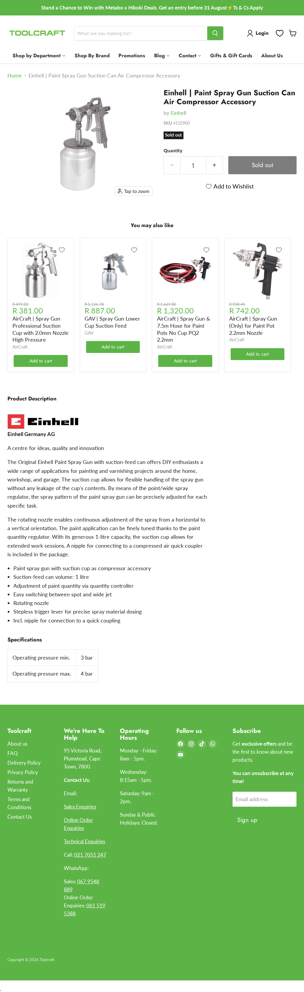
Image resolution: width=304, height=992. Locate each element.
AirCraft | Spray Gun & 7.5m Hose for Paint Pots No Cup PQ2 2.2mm (183, 329)
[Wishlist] (279, 33)
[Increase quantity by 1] (214, 165)
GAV (89, 332)
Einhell (178, 113)
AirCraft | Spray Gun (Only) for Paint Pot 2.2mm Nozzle (253, 325)
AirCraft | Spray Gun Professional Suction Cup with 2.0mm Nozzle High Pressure (40, 329)
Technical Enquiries (84, 841)
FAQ (12, 753)
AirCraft (20, 346)
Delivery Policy (24, 763)
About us (17, 744)
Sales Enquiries (80, 807)
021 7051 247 (90, 855)
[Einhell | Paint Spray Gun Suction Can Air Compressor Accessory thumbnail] (16, 98)
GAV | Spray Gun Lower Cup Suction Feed (112, 322)
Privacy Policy (22, 772)
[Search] (215, 33)
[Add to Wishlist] (62, 250)
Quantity (173, 150)
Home (14, 75)
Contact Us (19, 817)
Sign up (247, 819)
